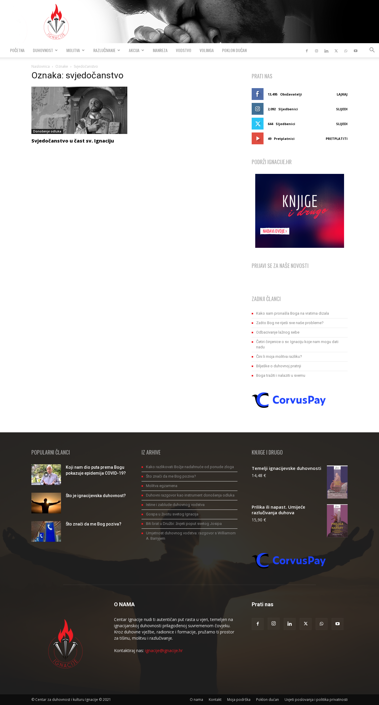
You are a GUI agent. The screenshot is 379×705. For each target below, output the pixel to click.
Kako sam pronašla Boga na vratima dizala (292, 313)
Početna (17, 50)
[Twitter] (336, 50)
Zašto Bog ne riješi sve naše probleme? (290, 323)
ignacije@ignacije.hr (164, 650)
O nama (196, 699)
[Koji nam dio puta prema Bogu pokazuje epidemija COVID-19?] (46, 474)
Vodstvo (183, 50)
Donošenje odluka (47, 131)
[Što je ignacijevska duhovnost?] (46, 503)
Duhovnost (43, 50)
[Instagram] (316, 50)
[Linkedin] (326, 50)
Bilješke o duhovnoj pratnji (278, 366)
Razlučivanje (104, 50)
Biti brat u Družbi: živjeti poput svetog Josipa (184, 523)
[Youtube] (355, 50)
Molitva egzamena (161, 486)
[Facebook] (306, 50)
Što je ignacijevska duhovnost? (96, 495)
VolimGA (207, 50)
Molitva (73, 50)
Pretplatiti (337, 138)
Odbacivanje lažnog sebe (277, 332)
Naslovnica (40, 66)
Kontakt (215, 699)
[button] (372, 51)
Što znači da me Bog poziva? (93, 524)
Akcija (134, 50)
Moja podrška (238, 699)
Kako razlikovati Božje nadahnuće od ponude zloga (190, 467)
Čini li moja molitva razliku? (279, 356)
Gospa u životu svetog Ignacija (172, 514)
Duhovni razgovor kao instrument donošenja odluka (190, 495)
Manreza (160, 50)
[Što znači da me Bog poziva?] (46, 531)
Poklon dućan (234, 50)
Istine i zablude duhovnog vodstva (175, 504)
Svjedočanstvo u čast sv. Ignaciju (72, 141)
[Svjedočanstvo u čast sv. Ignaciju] (79, 110)
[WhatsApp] (345, 50)
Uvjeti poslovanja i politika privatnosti (316, 699)
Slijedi (342, 109)
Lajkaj (342, 94)
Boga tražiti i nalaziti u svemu (280, 375)
